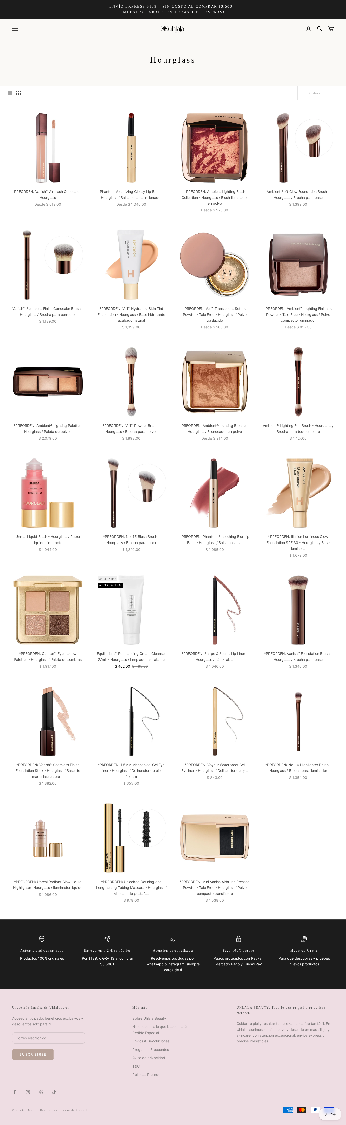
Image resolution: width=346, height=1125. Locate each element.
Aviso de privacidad (148, 1058)
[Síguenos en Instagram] (27, 1092)
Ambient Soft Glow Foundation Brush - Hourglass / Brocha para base (298, 194)
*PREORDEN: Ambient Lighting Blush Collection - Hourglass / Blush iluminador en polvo (215, 197)
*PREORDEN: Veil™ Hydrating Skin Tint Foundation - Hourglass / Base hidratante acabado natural (131, 314)
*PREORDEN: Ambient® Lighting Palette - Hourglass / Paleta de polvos (48, 428)
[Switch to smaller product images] (18, 93)
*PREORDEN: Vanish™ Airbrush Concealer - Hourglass (47, 194)
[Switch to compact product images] (27, 93)
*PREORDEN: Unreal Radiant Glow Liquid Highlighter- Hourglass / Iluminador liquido (47, 885)
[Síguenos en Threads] (41, 1092)
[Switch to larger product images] (10, 93)
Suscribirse (33, 1054)
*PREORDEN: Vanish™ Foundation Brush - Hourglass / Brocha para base (298, 656)
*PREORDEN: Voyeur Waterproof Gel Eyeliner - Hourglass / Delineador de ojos (214, 768)
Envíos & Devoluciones (150, 1041)
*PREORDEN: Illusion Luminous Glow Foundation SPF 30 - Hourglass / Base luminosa (298, 542)
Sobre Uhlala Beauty (149, 1018)
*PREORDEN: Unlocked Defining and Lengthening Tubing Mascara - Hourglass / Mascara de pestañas (131, 888)
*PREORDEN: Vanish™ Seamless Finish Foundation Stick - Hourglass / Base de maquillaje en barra (48, 771)
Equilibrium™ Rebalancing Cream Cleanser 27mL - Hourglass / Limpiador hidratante (131, 656)
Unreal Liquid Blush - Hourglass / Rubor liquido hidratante (47, 539)
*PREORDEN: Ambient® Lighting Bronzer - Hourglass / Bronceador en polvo (214, 428)
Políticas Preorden (147, 1074)
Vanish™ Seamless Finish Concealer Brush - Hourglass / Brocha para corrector (47, 311)
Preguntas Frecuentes (150, 1049)
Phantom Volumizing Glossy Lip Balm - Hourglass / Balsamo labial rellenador (131, 194)
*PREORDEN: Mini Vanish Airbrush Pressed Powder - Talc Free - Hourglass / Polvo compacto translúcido (215, 888)
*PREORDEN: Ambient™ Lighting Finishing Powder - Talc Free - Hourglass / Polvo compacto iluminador (298, 314)
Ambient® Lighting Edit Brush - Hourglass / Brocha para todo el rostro (298, 428)
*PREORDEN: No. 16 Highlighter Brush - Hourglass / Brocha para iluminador (298, 768)
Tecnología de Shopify (71, 1109)
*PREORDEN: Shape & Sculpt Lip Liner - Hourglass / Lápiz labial (215, 656)
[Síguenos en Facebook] (14, 1092)
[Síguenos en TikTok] (54, 1092)
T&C (136, 1066)
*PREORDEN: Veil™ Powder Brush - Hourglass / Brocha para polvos (131, 428)
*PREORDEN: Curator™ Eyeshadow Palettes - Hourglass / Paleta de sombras (48, 656)
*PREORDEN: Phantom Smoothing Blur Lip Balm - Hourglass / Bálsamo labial (214, 539)
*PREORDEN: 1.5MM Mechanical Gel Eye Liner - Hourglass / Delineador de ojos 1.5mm (131, 771)
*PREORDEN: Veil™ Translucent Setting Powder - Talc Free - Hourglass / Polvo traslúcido (215, 314)
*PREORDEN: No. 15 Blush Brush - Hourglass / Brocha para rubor (131, 539)
